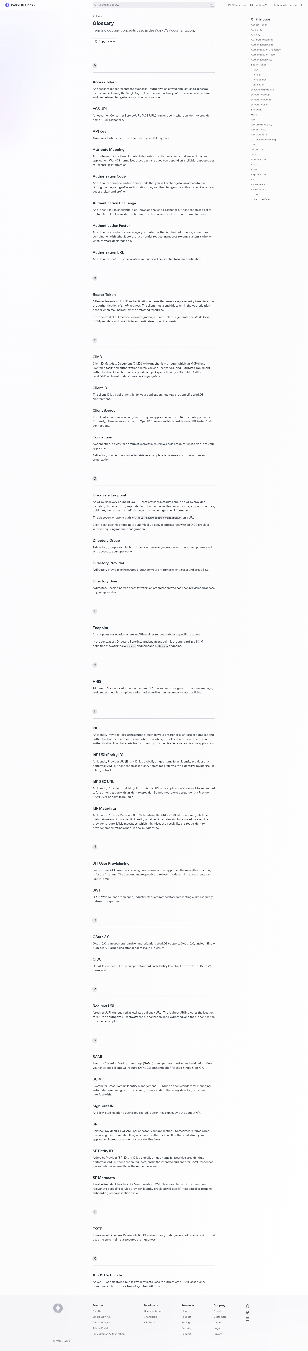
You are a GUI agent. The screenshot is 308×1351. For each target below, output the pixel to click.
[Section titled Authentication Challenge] (90, 203)
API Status (150, 1322)
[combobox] (154, 5)
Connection (257, 84)
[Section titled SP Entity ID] (90, 1151)
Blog (184, 1310)
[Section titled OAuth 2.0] (90, 937)
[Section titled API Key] (90, 131)
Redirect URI (258, 159)
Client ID (256, 74)
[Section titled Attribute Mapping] (90, 149)
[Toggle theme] (301, 5)
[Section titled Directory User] (90, 581)
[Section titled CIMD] (90, 357)
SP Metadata (258, 189)
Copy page (105, 41)
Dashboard (279, 4)
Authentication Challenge (266, 49)
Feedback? (260, 4)
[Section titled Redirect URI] (90, 1006)
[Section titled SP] (90, 1124)
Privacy (218, 1333)
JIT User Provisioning (263, 139)
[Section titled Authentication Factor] (90, 225)
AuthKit (97, 1310)
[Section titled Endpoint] (90, 628)
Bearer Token (258, 64)
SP (252, 179)
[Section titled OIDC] (90, 959)
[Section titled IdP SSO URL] (90, 781)
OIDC (254, 154)
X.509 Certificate (261, 199)
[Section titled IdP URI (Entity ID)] (90, 755)
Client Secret (258, 79)
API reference (239, 4)
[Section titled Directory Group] (90, 540)
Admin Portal (100, 1328)
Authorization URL (261, 59)
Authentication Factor (263, 54)
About (217, 1310)
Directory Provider (261, 99)
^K (212, 5)
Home (99, 15)
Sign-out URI (258, 174)
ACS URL (256, 29)
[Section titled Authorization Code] (90, 176)
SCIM (254, 169)
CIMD (254, 69)
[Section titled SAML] (90, 1057)
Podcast (186, 1316)
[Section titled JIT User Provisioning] (90, 863)
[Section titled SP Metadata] (90, 1178)
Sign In (293, 4)
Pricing (185, 1322)
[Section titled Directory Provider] (90, 563)
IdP (253, 119)
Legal (217, 1328)
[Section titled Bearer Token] (90, 294)
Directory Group (260, 94)
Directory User (259, 104)
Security (186, 1328)
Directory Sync (101, 1322)
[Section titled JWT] (90, 890)
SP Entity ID (258, 184)
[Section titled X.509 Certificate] (90, 1275)
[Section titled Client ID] (90, 388)
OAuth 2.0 (257, 149)
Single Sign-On (102, 1316)
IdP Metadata (259, 134)
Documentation (153, 1310)
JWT (254, 144)
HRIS (254, 114)
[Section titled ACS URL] (90, 109)
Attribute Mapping (262, 39)
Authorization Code (262, 44)
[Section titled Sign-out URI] (90, 1106)
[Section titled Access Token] (90, 82)
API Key (255, 34)
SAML (254, 164)
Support (186, 1333)
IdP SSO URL (258, 129)
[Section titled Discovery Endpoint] (90, 495)
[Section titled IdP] (90, 728)
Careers (218, 1322)
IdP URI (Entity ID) (261, 124)
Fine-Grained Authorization (109, 1333)
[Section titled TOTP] (90, 1228)
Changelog (150, 1316)
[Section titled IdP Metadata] (90, 808)
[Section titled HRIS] (90, 681)
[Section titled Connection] (90, 437)
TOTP (254, 194)
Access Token (259, 24)
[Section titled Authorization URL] (90, 252)
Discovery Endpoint (262, 89)
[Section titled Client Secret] (90, 410)
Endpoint (256, 109)
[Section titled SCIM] (90, 1079)
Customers (220, 1316)
